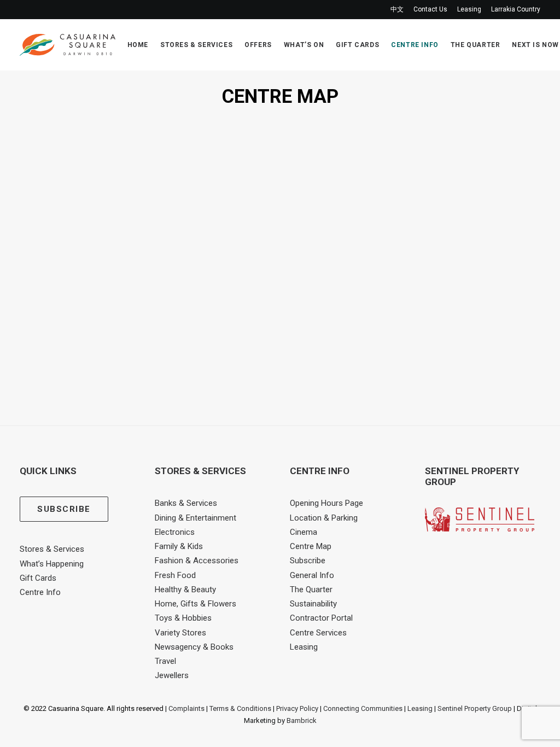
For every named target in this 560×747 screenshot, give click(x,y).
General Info (312, 575)
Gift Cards (357, 45)
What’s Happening (52, 564)
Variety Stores (180, 633)
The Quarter (475, 45)
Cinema (303, 532)
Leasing (469, 9)
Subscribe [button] (64, 509)
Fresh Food (175, 575)
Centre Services (318, 633)
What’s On (304, 45)
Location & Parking (324, 518)
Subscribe (307, 560)
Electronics (175, 532)
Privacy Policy (297, 708)
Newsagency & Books (194, 647)
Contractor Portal (321, 618)
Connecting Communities (362, 708)
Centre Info (415, 45)
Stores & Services (196, 45)
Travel (165, 661)
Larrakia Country (515, 9)
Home (137, 45)
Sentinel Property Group (475, 708)
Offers (258, 45)
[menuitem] (398, 9)
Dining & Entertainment (195, 518)
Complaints (186, 708)
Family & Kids (179, 546)
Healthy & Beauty (185, 589)
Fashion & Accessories (196, 560)
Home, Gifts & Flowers (195, 604)
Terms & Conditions (240, 708)
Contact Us (430, 9)
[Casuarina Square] (67, 45)
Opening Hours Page (326, 503)
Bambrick (302, 720)
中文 (397, 9)
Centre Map (310, 546)
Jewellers (172, 675)
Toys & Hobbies (183, 618)
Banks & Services (186, 503)
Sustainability (313, 604)
